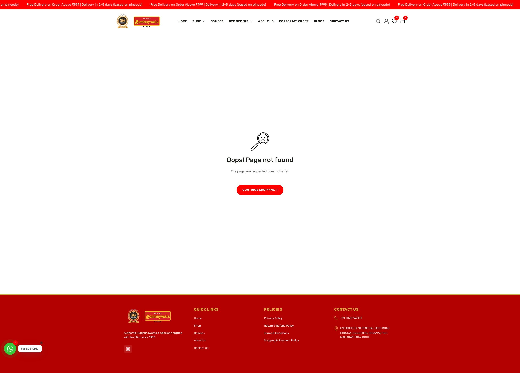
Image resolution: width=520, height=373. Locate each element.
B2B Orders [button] (239, 21)
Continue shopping (259, 190)
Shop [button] (197, 21)
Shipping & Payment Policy (281, 340)
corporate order (294, 21)
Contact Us (339, 21)
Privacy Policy (273, 318)
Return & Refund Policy (279, 325)
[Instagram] (128, 349)
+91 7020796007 (351, 318)
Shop (197, 325)
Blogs (319, 21)
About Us (266, 21)
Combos (217, 21)
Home (182, 21)
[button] (378, 21)
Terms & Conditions (276, 333)
